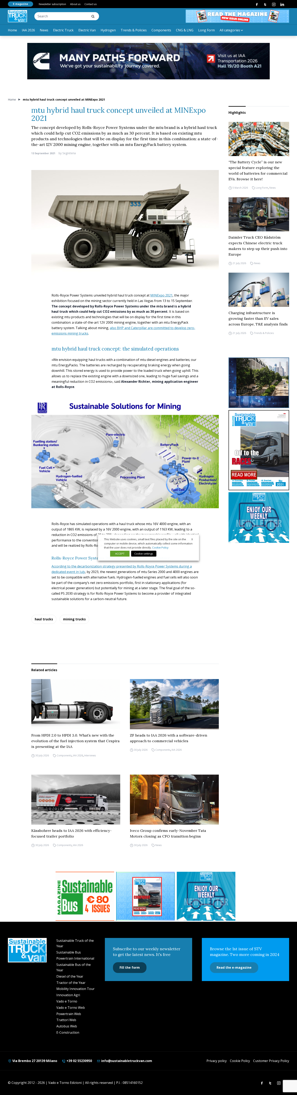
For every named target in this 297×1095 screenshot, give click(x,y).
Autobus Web (66, 1026)
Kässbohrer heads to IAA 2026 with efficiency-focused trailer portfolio (71, 833)
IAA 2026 (28, 30)
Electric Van (87, 30)
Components (161, 30)
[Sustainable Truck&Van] (17, 16)
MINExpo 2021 (161, 295)
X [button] (192, 539)
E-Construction (67, 1032)
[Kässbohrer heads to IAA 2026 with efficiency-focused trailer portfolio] (75, 800)
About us (75, 4)
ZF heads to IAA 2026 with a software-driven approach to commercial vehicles (168, 738)
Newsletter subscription (52, 4)
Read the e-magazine (234, 967)
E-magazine (20, 4)
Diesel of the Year (69, 976)
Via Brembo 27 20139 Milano (34, 1061)
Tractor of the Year (70, 982)
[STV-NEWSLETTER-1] (259, 517)
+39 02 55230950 (79, 1061)
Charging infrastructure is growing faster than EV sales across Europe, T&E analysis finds (258, 318)
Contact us (90, 4)
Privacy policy (216, 1061)
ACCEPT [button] (119, 553)
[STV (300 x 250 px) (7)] (145, 896)
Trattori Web (66, 1020)
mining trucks (74, 619)
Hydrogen (108, 30)
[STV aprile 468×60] (237, 16)
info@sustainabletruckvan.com (126, 1061)
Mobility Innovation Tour (75, 989)
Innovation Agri (68, 995)
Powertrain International (75, 958)
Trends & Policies (134, 30)
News (44, 30)
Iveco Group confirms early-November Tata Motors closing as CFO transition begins (168, 833)
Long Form (206, 30)
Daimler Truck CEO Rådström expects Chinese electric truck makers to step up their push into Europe (258, 246)
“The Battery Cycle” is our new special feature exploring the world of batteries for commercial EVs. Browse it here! (258, 170)
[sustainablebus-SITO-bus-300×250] (259, 382)
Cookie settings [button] (143, 553)
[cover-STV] (259, 450)
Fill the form (130, 967)
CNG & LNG (184, 30)
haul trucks (44, 619)
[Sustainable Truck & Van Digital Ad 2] (148, 61)
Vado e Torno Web (70, 1007)
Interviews (90, 755)
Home (12, 30)
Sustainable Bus (68, 952)
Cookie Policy (240, 1061)
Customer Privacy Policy (271, 1061)
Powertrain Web (68, 1014)
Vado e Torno (66, 1001)
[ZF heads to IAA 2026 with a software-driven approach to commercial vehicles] (174, 704)
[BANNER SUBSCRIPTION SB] (85, 896)
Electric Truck (63, 30)
